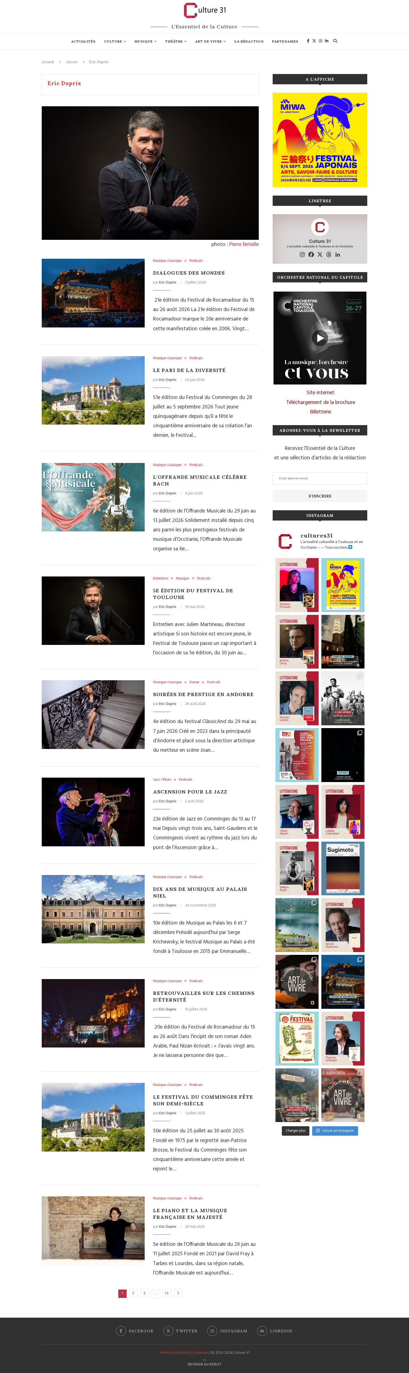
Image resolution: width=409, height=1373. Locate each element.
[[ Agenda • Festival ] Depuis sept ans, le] (297, 755)
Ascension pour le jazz (190, 791)
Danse (194, 682)
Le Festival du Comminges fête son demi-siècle (203, 1100)
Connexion (200, 1353)
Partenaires (285, 41)
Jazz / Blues (162, 780)
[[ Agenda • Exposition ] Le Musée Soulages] (342, 869)
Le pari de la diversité (189, 370)
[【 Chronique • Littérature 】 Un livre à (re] (342, 925)
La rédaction (249, 41)
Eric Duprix (167, 282)
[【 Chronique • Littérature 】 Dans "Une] (297, 869)
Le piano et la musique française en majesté (190, 1213)
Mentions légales (174, 1353)
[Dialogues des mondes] (93, 293)
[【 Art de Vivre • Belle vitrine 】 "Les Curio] (342, 1095)
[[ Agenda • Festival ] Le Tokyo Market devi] (342, 585)
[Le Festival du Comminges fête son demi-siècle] (93, 1117)
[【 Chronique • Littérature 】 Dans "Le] (342, 1039)
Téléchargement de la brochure (320, 402)
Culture (113, 41)
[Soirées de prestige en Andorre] (93, 714)
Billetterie (320, 412)
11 (167, 1293)
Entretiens (160, 578)
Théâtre (174, 41)
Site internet (320, 393)
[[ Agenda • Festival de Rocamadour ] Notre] (342, 982)
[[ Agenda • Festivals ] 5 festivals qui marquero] (342, 755)
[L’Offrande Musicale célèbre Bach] (93, 497)
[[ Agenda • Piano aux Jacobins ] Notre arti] (342, 642)
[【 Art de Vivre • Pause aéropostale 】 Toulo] (297, 982)
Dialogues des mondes (189, 273)
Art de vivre (208, 41)
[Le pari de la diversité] (93, 390)
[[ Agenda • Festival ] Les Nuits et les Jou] (297, 1039)
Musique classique (167, 261)
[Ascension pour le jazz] (93, 812)
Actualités (83, 41)
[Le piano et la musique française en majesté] (93, 1230)
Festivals (196, 261)
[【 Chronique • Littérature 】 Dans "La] (297, 585)
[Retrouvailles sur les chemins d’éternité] (93, 1013)
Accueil (48, 62)
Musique (144, 41)
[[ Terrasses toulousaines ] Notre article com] (297, 1095)
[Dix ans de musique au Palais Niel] (93, 909)
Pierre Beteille (244, 244)
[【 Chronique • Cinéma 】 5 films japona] (342, 698)
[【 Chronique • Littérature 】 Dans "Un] (342, 812)
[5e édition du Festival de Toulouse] (93, 610)
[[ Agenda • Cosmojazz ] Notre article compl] (297, 925)
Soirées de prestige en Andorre (203, 694)
